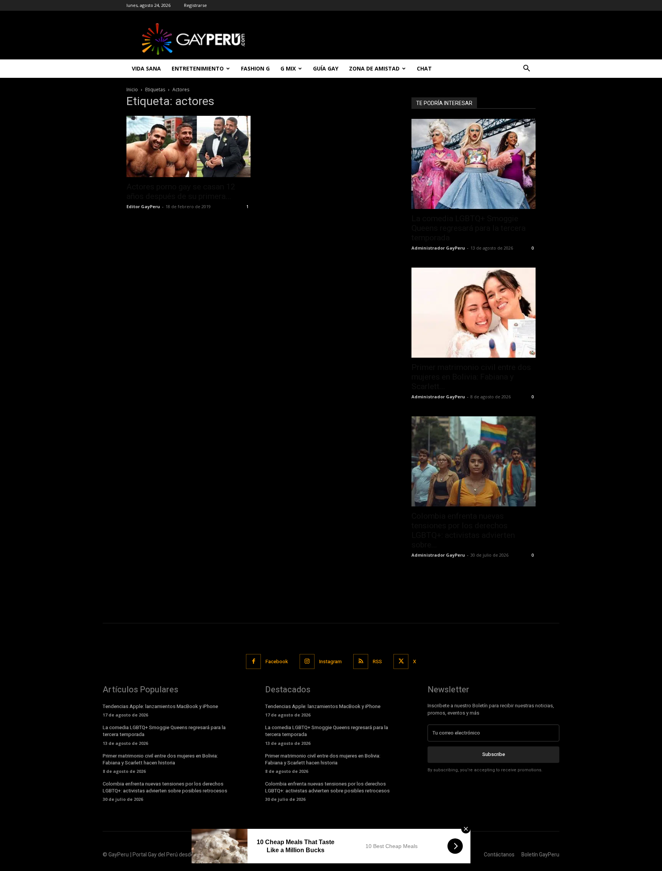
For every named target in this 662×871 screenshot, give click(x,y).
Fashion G (255, 68)
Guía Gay (325, 68)
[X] (400, 661)
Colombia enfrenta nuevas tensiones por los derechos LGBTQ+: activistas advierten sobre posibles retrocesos (165, 787)
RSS (377, 661)
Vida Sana (146, 68)
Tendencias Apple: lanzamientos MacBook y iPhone (160, 706)
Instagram (330, 661)
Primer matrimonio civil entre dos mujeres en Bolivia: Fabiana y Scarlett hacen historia (160, 759)
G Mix (288, 68)
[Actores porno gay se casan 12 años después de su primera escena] (188, 146)
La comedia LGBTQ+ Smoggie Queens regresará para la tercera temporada (468, 228)
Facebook (276, 661)
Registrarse (195, 5)
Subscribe (493, 754)
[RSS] (360, 661)
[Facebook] (253, 661)
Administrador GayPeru (438, 248)
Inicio (132, 89)
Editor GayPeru (143, 206)
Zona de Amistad (374, 68)
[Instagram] (307, 661)
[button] (526, 69)
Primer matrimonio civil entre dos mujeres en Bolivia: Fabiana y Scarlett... (471, 377)
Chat (424, 68)
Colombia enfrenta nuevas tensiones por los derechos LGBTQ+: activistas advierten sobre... (463, 530)
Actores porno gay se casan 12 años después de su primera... (180, 191)
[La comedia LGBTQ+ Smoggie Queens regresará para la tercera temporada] (473, 164)
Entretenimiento (198, 68)
